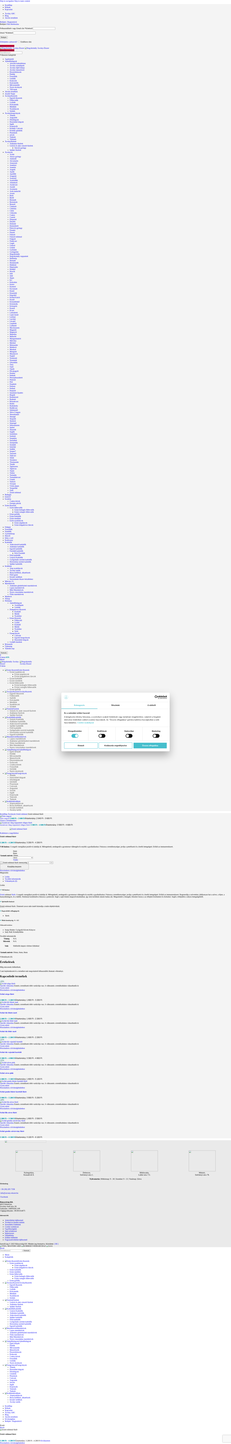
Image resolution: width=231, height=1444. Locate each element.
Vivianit (13, 484)
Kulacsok (13, 81)
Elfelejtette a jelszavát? (8, 42)
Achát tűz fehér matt (8, 1031)
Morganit (13, 352)
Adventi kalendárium (18, 63)
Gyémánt (13, 250)
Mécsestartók (15, 85)
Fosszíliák (13, 76)
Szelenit (13, 436)
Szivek (12, 791)
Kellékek (8, 566)
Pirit (11, 382)
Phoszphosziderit (16, 378)
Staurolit (13, 430)
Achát (12, 154)
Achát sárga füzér (7, 994)
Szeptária (13, 438)
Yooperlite (13, 488)
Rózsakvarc (14, 401)
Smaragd (13, 423)
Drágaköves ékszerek (18, 609)
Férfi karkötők (15, 555)
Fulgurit (13, 239)
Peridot (12, 373)
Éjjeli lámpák (15, 752)
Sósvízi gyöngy (20, 148)
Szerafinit (13, 440)
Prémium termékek (7, 46)
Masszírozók (15, 758)
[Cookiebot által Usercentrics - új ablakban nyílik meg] (156, 697)
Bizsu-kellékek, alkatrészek (20, 573)
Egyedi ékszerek (16, 98)
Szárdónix (13, 434)
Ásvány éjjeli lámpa (17, 68)
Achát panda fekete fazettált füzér (13, 1092)
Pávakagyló (14, 371)
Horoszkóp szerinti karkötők (20, 562)
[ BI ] (56, 1244)
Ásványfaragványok (12, 113)
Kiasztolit (13, 293)
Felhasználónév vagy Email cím (16, 28)
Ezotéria (8, 499)
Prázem (12, 386)
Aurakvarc (14, 185)
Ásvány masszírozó (17, 70)
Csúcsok (17, 635)
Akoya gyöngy (15, 157)
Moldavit (13, 347)
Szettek (12, 111)
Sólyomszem (14, 425)
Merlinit (13, 343)
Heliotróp (13, 258)
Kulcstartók (14, 83)
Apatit (12, 172)
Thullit (12, 464)
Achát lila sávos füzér (8, 1113)
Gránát (12, 248)
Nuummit (13, 360)
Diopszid (13, 219)
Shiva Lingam (15, 412)
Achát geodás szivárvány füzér (12, 1131)
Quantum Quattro (16, 393)
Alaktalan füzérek (16, 144)
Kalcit (12, 284)
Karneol (13, 287)
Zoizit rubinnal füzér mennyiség (15, 863)
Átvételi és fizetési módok (14, 1222)
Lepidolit (13, 323)
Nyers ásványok (16, 87)
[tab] (7, 877)
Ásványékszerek (11, 96)
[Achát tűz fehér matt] (8, 1021)
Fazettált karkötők (16, 551)
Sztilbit (12, 449)
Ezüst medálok (15, 518)
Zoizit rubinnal (15, 492)
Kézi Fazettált (19, 553)
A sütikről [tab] (152, 705)
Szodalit (13, 445)
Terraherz (13, 460)
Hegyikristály (15, 254)
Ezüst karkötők (15, 516)
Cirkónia (13, 209)
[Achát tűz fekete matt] (9, 1002)
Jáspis (12, 278)
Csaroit (12, 217)
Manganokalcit (15, 339)
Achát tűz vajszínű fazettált (11, 1052)
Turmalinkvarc (15, 477)
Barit (11, 196)
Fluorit (12, 232)
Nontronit (13, 358)
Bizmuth (13, 200)
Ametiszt (13, 165)
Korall (12, 300)
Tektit (12, 458)
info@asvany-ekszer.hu (9, 1193)
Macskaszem (14, 328)
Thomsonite (14, 462)
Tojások (13, 137)
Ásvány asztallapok (17, 66)
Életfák (12, 74)
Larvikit (13, 319)
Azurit (12, 193)
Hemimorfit (14, 263)
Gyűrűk (13, 102)
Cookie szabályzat (12, 1227)
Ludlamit (13, 326)
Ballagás (8, 495)
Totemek (13, 139)
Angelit (12, 170)
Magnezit (13, 332)
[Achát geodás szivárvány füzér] (12, 1121)
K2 (11, 280)
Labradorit (14, 313)
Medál (16, 614)
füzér (13, 895)
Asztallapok (18, 605)
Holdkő (12, 269)
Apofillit (13, 174)
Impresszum (9, 1233)
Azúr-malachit (15, 191)
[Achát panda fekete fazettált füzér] (13, 1081)
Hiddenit (13, 265)
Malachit (13, 336)
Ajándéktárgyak (11, 61)
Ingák (12, 124)
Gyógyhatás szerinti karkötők (21, 560)
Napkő (12, 356)
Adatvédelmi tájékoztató (14, 1220)
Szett (16, 631)
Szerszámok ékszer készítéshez (21, 579)
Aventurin (13, 189)
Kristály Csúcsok (16, 128)
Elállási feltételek (11, 1238)
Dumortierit (14, 226)
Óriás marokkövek (17, 594)
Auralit (12, 187)
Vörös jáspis (14, 486)
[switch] (102, 736)
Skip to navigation (7, 1)
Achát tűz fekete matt (8, 1013)
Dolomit (13, 224)
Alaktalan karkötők (17, 547)
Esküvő (8, 497)
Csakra (12, 215)
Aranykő (13, 178)
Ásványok (9, 152)
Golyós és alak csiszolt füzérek (21, 146)
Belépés (4, 37)
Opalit (12, 369)
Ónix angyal (5, 818)
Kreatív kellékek (16, 577)
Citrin (12, 211)
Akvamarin (14, 161)
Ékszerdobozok (15, 72)
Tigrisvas (13, 469)
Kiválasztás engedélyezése (115, 746)
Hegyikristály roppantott (19, 256)
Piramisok (13, 133)
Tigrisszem (14, 466)
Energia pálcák (15, 503)
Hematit (13, 261)
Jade (11, 276)
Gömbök (13, 782)
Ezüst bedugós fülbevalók (24, 510)
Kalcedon (13, 282)
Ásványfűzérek (10, 141)
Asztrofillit (14, 180)
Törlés (15, 860)
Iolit (11, 274)
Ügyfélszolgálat (11, 1229)
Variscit (12, 482)
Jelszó (6, 33)
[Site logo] (12, 48)
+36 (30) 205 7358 (7, 1189)
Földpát (8, 527)
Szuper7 (13, 451)
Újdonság (8, 646)
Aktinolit (13, 159)
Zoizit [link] (2, 906)
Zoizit (2, 895)
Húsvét (7, 536)
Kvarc (12, 310)
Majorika (13, 334)
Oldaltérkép (9, 1235)
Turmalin (13, 475)
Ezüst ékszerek (10, 505)
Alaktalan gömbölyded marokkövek (23, 586)
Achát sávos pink (6, 1073)
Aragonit (13, 176)
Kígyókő (13, 295)
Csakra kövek (15, 501)
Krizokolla (14, 304)
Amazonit (13, 163)
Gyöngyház (14, 252)
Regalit (12, 395)
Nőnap (7, 599)
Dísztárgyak (14, 120)
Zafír (11, 490)
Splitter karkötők (16, 564)
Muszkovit (14, 354)
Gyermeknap (10, 534)
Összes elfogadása (150, 746)
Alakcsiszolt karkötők (18, 544)
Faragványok (15, 633)
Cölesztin (13, 213)
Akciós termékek (11, 92)
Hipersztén (14, 267)
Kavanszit (13, 289)
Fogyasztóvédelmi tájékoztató (16, 1240)
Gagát (12, 243)
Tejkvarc (13, 456)
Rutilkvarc (14, 408)
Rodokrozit (14, 397)
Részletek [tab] (115, 705)
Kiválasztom (45, 1441)
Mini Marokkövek (16, 590)
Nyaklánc (18, 616)
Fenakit (12, 230)
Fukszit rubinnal (16, 237)
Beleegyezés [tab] (79, 705)
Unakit (12, 479)
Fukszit (12, 235)
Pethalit (12, 375)
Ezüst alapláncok (20, 523)
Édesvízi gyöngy (16, 228)
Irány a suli (9, 538)
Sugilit (12, 432)
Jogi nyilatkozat (11, 1231)
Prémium (8, 601)
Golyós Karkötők (16, 557)
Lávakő (12, 321)
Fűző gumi (14, 575)
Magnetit (13, 330)
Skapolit (13, 419)
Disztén (12, 222)
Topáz (12, 471)
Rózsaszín (9, 644)
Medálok (13, 107)
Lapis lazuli (14, 315)
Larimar (13, 317)
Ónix (11, 365)
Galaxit (12, 245)
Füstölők (8, 531)
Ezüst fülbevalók (16, 508)
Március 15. (9, 581)
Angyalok (13, 118)
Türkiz (12, 473)
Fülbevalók (14, 100)
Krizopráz (13, 306)
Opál (11, 367)
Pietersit (13, 380)
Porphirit (13, 384)
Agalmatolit (9, 59)
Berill (12, 198)
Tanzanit (13, 453)
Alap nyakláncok (16, 568)
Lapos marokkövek (17, 588)
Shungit (13, 417)
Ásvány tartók (15, 570)
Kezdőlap (4, 814)
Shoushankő (14, 414)
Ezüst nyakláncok (16, 521)
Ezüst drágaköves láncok (23, 525)
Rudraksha (14, 406)
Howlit (12, 271)
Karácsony (9, 540)
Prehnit (12, 388)
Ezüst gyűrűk (15, 514)
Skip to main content (22, 1)
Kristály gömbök (16, 131)
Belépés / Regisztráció (13, 1421)
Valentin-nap (9, 648)
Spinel (12, 427)
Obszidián (13, 362)
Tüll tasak (13, 89)
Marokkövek (10, 583)
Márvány (13, 341)
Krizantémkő (14, 302)
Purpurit (13, 391)
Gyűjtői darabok (16, 642)
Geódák (13, 79)
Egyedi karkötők (16, 549)
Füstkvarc (13, 241)
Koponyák (14, 126)
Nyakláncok (14, 109)
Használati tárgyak (17, 122)
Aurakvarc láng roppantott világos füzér (15, 825)
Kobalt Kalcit (15, 297)
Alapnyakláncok (16, 803)
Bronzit (12, 204)
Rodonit (13, 399)
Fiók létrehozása (12, 24)
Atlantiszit (13, 183)
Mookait (13, 349)
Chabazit (13, 206)
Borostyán (13, 202)
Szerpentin (14, 443)
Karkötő (17, 612)
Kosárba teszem (14, 867)
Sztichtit (13, 447)
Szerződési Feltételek (13, 1225)
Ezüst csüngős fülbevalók (24, 512)
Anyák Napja (10, 94)
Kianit (12, 291)
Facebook (4, 1197)
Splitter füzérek (15, 150)
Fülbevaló (18, 620)
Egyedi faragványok (22, 638)
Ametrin (13, 167)
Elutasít (81, 746)
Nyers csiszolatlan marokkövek (21, 592)
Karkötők (8, 542)
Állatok (12, 115)
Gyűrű (16, 622)
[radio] (23, 851)
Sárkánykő (14, 410)
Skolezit (13, 421)
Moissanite (14, 345)
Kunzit (12, 308)
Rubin (12, 404)
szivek (12, 135)
